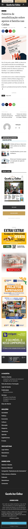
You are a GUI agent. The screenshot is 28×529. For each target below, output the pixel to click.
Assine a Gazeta (6, 377)
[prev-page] (3, 167)
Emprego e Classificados (9, 397)
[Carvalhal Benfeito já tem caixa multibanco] (5, 153)
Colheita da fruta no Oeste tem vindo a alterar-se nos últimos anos (18, 145)
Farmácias (5, 401)
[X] (6, 31)
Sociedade (7, 8)
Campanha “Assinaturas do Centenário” (13, 379)
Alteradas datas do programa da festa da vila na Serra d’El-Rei (7, 115)
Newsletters (5, 453)
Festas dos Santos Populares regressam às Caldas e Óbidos (20, 115)
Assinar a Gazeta (7, 465)
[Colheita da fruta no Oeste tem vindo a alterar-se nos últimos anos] (5, 146)
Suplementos (6, 438)
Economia (5, 419)
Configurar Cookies (14, 526)
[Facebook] (3, 31)
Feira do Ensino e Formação (10, 384)
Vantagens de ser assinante (10, 381)
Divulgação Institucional (9, 399)
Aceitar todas (14, 523)
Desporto (4, 428)
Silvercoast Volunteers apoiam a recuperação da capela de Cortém (18, 160)
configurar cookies (14, 518)
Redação (5, 27)
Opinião (4, 434)
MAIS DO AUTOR (7, 140)
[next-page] (5, 167)
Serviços (4, 395)
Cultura (4, 422)
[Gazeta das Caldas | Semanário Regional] (13, 5)
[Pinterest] (10, 31)
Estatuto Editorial (7, 468)
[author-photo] (7, 127)
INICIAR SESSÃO (14, 213)
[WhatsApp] (13, 31)
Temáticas (5, 431)
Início (3, 8)
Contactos (5, 483)
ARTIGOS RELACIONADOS (9, 138)
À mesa (4, 441)
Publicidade (5, 390)
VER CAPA (14, 207)
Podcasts (4, 456)
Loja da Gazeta (6, 387)
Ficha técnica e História (9, 474)
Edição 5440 (8, 95)
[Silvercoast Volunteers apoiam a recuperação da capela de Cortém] (5, 161)
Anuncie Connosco (8, 392)
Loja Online (5, 450)
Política (4, 416)
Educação (4, 425)
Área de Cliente (6, 404)
